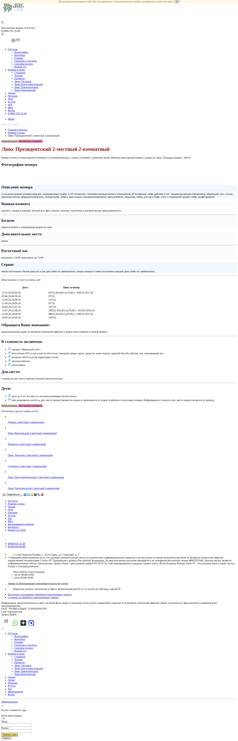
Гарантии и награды (25, 61)
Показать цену (10, 734)
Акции (11, 93)
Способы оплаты (23, 64)
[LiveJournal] (38, 495)
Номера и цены (16, 69)
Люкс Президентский (26, 87)
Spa (10, 518)
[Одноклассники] (32, 495)
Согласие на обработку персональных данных (33, 597)
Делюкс (18, 75)
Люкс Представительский (28, 84)
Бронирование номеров (21, 524)
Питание (12, 96)
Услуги (12, 101)
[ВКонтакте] (25, 495)
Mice (10, 107)
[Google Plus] (42, 495)
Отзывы (18, 58)
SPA (10, 104)
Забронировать (9, 141)
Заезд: (4, 721)
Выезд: (5, 728)
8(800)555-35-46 (16, 543)
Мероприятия (15, 691)
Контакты (19, 55)
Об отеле (13, 49)
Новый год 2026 (17, 530)
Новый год (20, 66)
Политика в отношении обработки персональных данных (40, 594)
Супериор (19, 72)
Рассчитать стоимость (30, 141)
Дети (10, 99)
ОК (177, 1)
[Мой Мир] (35, 495)
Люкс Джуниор (22, 81)
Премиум (19, 78)
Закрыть (7, 738)
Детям (11, 680)
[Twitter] (28, 495)
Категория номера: (11, 715)
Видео (11, 110)
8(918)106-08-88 (16, 546)
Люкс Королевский (25, 90)
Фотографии (21, 52)
